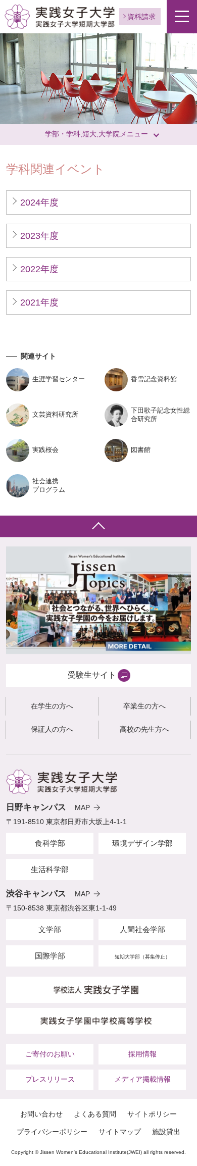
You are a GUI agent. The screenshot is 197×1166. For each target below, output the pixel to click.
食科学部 (50, 843)
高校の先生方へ (144, 729)
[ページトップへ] (98, 526)
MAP (82, 807)
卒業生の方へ (144, 706)
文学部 (49, 929)
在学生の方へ (52, 706)
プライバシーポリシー (52, 1132)
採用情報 (142, 1054)
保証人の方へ (52, 729)
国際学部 (50, 955)
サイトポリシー (152, 1114)
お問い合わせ (41, 1114)
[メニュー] (182, 16)
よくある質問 (95, 1114)
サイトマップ (119, 1132)
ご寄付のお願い (50, 1054)
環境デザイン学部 (142, 843)
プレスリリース (50, 1079)
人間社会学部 (142, 929)
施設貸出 (166, 1132)
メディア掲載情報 (142, 1079)
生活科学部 (50, 869)
